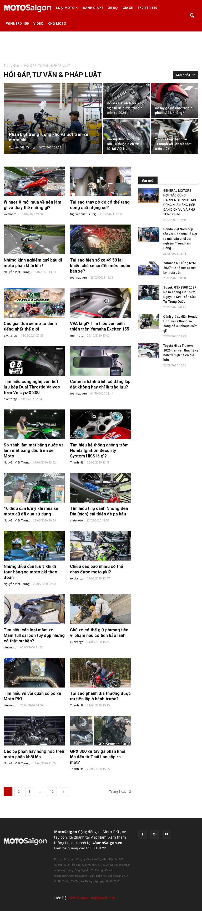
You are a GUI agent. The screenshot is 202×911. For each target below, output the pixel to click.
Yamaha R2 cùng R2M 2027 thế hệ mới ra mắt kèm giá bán (179, 267)
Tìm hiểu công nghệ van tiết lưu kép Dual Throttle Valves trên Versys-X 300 (32, 387)
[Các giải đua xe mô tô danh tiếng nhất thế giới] (34, 303)
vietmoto (10, 214)
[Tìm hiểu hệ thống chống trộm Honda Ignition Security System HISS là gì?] (100, 424)
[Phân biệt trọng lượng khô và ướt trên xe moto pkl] (53, 125)
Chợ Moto (57, 23)
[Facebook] (142, 834)
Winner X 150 (17, 23)
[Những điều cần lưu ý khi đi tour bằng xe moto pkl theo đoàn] (34, 546)
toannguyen (78, 277)
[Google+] (154, 834)
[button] (192, 15)
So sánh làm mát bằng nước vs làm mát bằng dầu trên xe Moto (34, 451)
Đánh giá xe (93, 8)
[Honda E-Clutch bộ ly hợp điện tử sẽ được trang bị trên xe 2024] (126, 100)
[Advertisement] (101, 47)
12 (52, 791)
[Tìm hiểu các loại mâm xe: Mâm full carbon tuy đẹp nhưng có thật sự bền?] (34, 609)
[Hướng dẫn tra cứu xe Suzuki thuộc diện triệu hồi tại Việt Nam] (126, 136)
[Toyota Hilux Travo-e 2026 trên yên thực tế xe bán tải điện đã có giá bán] (148, 350)
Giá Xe (128, 8)
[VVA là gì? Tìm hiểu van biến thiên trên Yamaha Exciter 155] (100, 303)
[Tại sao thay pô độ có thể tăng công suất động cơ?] (100, 182)
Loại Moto (65, 8)
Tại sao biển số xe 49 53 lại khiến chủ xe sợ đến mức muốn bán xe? (100, 266)
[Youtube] (167, 834)
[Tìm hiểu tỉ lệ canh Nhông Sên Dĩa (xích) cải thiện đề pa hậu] (100, 488)
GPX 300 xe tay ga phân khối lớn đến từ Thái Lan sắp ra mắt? (97, 757)
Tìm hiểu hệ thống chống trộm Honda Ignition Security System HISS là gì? (99, 451)
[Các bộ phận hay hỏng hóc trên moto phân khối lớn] (34, 731)
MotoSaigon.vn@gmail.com (91, 897)
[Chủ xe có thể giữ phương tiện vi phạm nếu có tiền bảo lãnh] (100, 609)
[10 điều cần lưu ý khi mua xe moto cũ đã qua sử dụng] (34, 488)
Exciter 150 (147, 8)
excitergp (10, 335)
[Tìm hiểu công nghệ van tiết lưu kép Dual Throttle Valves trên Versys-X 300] (34, 361)
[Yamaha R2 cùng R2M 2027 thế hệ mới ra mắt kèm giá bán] (148, 268)
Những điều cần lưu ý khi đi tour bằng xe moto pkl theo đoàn (30, 572)
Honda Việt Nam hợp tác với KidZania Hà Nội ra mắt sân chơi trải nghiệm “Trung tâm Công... (180, 238)
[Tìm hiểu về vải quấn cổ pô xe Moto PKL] (34, 673)
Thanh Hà (76, 462)
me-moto (76, 335)
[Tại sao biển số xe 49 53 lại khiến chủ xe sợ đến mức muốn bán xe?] (100, 240)
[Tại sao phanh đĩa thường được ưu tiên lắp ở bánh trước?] (100, 673)
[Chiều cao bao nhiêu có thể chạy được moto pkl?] (100, 546)
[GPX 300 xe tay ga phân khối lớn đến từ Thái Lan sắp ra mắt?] (100, 731)
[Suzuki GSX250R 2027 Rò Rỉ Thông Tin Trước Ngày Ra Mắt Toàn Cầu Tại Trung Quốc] (148, 292)
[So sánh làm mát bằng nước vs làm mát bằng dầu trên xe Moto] (34, 424)
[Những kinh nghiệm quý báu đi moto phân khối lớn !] (34, 240)
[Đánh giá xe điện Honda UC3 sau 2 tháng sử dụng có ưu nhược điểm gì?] (148, 321)
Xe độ (113, 8)
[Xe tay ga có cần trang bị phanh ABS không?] (174, 100)
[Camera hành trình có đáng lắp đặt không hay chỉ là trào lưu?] (100, 361)
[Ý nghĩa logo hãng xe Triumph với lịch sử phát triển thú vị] (174, 136)
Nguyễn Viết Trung (22, 147)
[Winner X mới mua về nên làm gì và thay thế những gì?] (34, 182)
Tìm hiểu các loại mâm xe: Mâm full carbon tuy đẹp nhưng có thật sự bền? (34, 635)
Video (38, 23)
